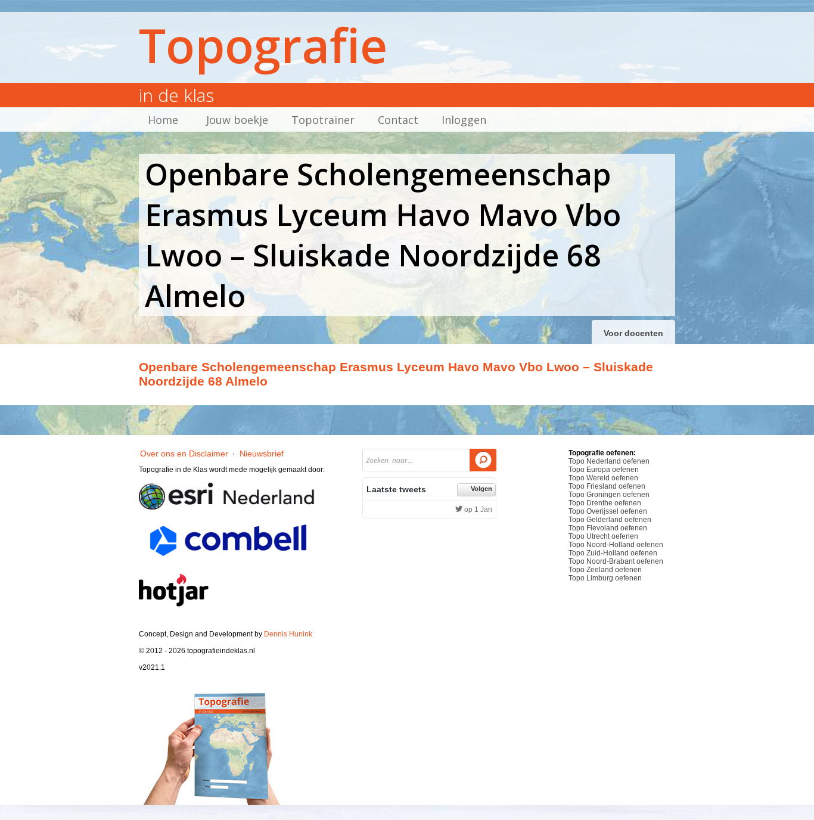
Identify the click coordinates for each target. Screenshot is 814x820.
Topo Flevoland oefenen (607, 528)
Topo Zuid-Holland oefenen (612, 553)
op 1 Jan (477, 509)
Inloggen (464, 120)
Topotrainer (323, 120)
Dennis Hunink (288, 634)
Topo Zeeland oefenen (605, 570)
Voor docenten (633, 333)
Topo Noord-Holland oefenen (615, 545)
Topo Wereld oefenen (603, 478)
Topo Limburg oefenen (605, 578)
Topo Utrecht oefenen (603, 536)
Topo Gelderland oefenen (609, 519)
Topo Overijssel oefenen (607, 511)
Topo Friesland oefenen (606, 486)
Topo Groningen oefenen (609, 494)
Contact (398, 120)
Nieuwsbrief (262, 453)
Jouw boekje (237, 120)
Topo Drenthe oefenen (604, 503)
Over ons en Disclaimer (184, 453)
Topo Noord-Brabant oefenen (615, 561)
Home (163, 120)
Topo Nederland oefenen (609, 461)
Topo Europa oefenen (603, 469)
